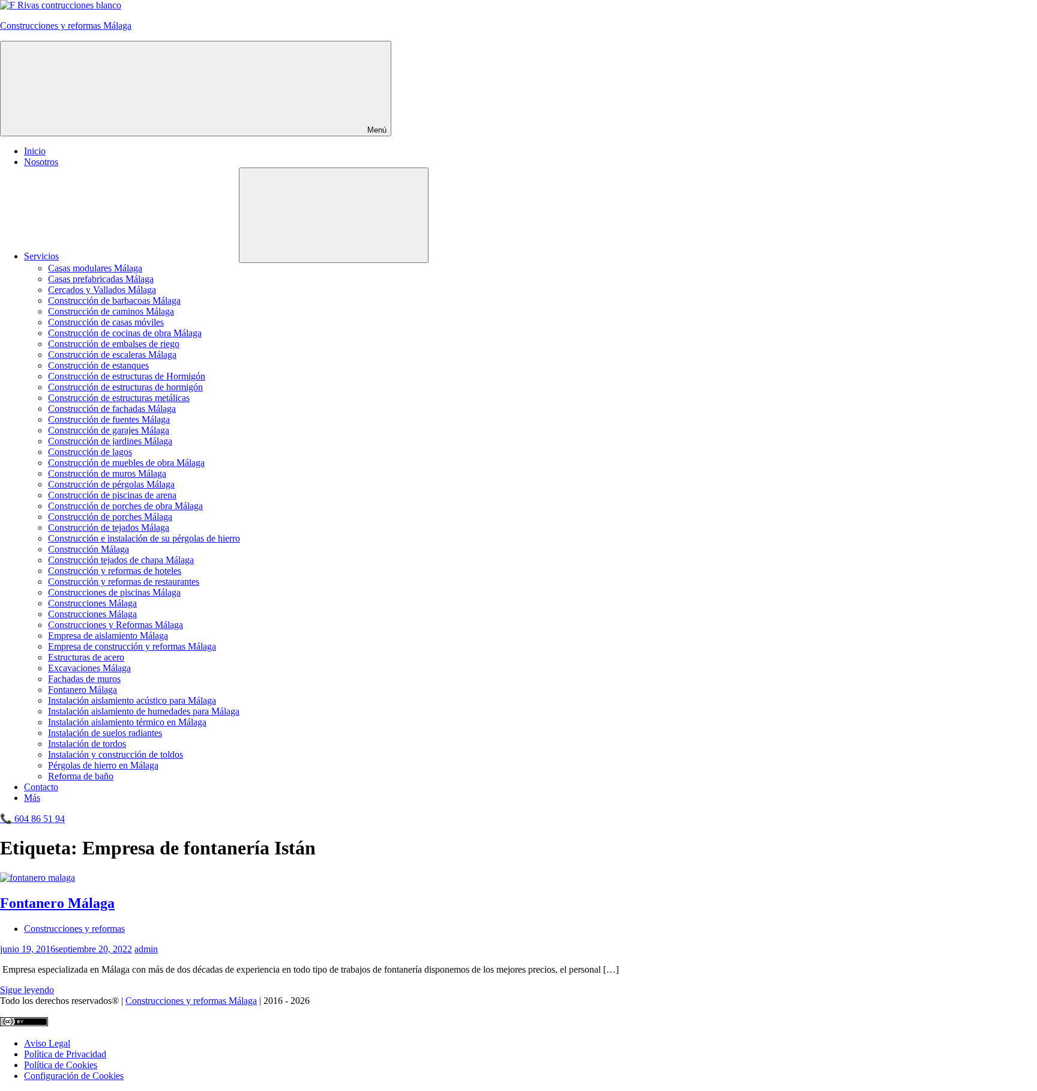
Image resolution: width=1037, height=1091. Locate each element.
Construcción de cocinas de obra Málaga (125, 333)
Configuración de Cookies (74, 1076)
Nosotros (41, 162)
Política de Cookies (60, 1065)
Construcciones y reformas (74, 928)
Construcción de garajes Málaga (108, 430)
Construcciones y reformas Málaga (65, 25)
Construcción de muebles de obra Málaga (126, 463)
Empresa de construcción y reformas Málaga (132, 646)
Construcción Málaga (88, 549)
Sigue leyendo (27, 990)
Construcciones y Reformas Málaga (115, 625)
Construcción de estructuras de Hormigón (126, 376)
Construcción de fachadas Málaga (112, 408)
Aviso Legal (47, 1043)
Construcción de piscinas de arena (112, 495)
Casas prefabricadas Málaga (101, 279)
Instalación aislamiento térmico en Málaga (127, 722)
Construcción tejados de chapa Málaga (121, 560)
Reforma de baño (80, 776)
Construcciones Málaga (92, 603)
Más (32, 798)
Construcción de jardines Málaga (110, 441)
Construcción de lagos (90, 452)
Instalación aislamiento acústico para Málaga (132, 700)
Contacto (41, 787)
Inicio (35, 151)
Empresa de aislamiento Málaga (108, 635)
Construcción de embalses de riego (113, 344)
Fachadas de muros (84, 679)
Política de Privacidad (65, 1054)
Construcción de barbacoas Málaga (114, 300)
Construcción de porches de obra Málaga (125, 506)
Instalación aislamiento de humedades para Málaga (143, 711)
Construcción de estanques (98, 365)
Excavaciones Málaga (89, 668)
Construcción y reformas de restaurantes (123, 581)
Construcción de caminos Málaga (111, 311)
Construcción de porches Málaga (110, 517)
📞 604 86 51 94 (32, 819)
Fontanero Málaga (82, 690)
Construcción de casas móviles (106, 322)
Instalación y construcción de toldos (115, 754)
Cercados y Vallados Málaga (102, 290)
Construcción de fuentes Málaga (109, 419)
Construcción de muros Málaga (107, 473)
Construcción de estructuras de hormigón (125, 387)
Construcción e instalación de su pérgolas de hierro (144, 538)
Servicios (41, 256)
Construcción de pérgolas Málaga (111, 484)
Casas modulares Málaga (95, 268)
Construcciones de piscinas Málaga (114, 592)
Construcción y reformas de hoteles (114, 571)
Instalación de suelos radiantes (105, 733)
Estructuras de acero (86, 657)
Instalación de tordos (87, 744)
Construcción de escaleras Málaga (112, 354)
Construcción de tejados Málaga (108, 527)
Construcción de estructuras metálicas (119, 398)
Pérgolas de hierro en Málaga (103, 765)
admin (146, 949)
